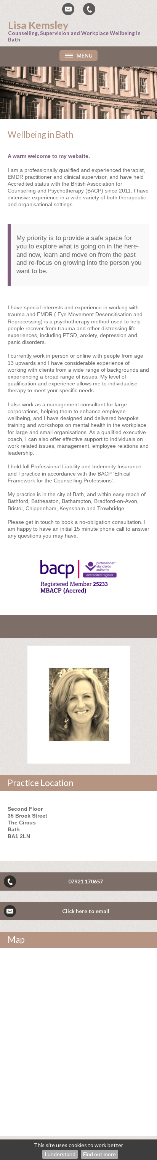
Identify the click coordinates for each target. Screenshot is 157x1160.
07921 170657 (85, 881)
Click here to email (85, 911)
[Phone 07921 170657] (89, 9)
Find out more (99, 1154)
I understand (60, 1154)
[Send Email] (68, 9)
